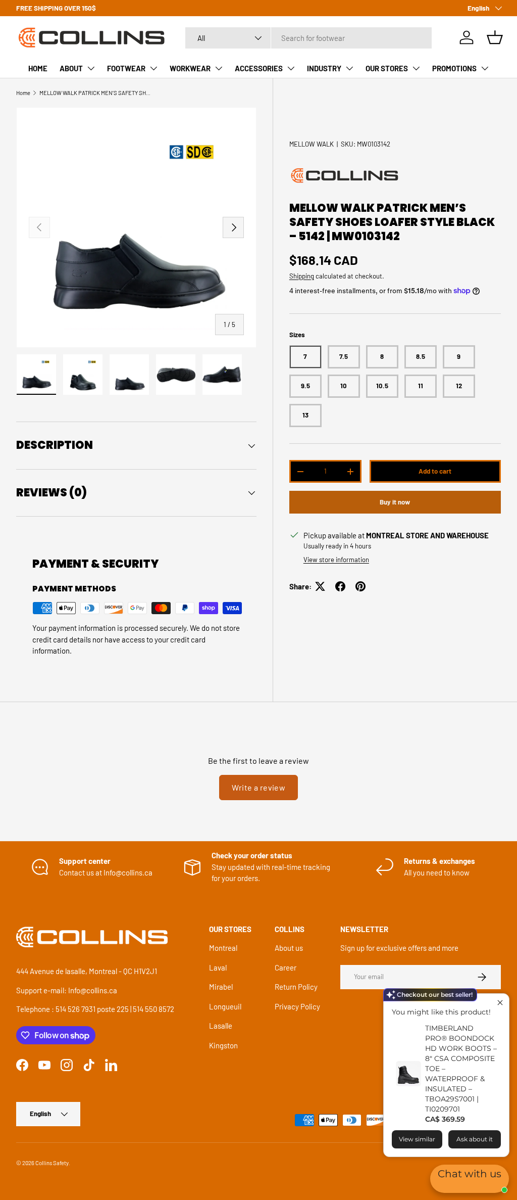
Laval (218, 967)
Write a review (259, 787)
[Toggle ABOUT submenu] (91, 68)
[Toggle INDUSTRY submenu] (349, 68)
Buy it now (395, 502)
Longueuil (225, 1006)
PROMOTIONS (454, 68)
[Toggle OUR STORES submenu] (416, 68)
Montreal (223, 947)
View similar (417, 1139)
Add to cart (435, 471)
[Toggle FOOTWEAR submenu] (153, 68)
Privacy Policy (297, 1006)
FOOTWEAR (126, 68)
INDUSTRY (324, 68)
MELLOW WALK (311, 144)
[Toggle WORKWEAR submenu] (219, 68)
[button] (495, 37)
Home (23, 92)
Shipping (301, 276)
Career (285, 967)
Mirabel (221, 986)
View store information (336, 560)
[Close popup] (500, 1002)
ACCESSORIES (259, 68)
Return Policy (296, 986)
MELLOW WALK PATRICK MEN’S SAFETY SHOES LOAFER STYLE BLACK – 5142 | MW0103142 (96, 92)
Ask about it (474, 1139)
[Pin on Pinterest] (360, 586)
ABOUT (71, 68)
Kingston (223, 1045)
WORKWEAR (190, 68)
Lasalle (220, 1025)
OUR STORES (387, 68)
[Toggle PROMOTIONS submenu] (485, 68)
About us (289, 947)
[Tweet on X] (320, 586)
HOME (37, 68)
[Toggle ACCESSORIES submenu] (291, 68)
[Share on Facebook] (340, 586)
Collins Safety (52, 1163)
